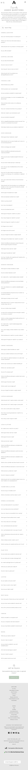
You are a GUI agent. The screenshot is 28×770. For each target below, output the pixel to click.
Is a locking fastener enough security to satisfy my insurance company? (12, 293)
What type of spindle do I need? (8, 253)
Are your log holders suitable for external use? (11, 626)
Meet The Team (14, 692)
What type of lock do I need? (7, 436)
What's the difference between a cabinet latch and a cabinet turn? (13, 377)
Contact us (14, 677)
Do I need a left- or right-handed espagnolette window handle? (11, 324)
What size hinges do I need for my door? (10, 222)
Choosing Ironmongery (14, 712)
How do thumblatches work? (7, 209)
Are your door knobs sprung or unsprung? (10, 162)
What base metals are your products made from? (12, 127)
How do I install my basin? (7, 654)
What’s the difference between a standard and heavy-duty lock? (11, 446)
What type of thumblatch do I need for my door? (12, 238)
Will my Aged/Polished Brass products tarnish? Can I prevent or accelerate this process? (13, 122)
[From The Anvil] (14, 3)
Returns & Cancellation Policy (14, 717)
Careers (14, 695)
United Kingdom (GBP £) (11, 762)
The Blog (14, 709)
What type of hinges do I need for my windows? (12, 339)
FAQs (14, 707)
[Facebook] (9, 733)
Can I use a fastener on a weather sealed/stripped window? (12, 287)
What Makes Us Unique (14, 690)
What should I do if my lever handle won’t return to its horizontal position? (12, 142)
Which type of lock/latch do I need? (9, 192)
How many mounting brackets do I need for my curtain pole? (12, 413)
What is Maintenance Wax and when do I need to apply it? (12, 535)
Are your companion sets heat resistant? (10, 621)
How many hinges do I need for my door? (10, 217)
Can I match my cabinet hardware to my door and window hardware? (12, 358)
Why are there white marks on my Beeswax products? (11, 103)
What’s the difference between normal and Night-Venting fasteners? (12, 282)
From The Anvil (15, 765)
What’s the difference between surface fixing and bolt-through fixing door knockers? (12, 243)
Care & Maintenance (14, 711)
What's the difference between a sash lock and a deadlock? (12, 451)
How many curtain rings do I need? (9, 418)
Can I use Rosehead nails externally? (9, 525)
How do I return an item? (6, 64)
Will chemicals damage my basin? (9, 650)
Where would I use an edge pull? (8, 386)
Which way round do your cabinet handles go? (11, 363)
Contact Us (20, 18)
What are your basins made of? (8, 635)
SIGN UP (14, 744)
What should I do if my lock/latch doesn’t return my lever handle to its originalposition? (13, 480)
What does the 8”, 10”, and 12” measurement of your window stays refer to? (12, 303)
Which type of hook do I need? (8, 382)
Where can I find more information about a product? (11, 41)
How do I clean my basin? (7, 640)
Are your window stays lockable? (8, 308)
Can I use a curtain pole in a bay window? (10, 408)
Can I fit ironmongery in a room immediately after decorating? (12, 98)
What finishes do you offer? (7, 84)
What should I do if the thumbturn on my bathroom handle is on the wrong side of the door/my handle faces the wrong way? (13, 187)
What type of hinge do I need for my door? (11, 213)
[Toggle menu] (1, 2)
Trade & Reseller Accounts (14, 698)
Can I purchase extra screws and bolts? (10, 509)
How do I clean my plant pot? (7, 571)
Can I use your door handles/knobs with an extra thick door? (12, 167)
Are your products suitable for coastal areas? (11, 93)
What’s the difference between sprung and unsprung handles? (10, 152)
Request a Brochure (14, 697)
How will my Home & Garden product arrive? (11, 607)
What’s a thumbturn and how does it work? (11, 494)
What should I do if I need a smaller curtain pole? (12, 400)
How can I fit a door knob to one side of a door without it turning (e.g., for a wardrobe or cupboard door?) (12, 174)
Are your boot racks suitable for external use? (11, 603)
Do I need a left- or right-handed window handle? (12, 277)
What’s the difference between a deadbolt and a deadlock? (12, 457)
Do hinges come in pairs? (7, 226)
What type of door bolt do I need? (8, 248)
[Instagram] (11, 733)
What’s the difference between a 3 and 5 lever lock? (12, 466)
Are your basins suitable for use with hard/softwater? (9, 645)
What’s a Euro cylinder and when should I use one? (12, 462)
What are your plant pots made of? (9, 566)
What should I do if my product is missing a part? (12, 46)
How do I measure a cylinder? (8, 475)
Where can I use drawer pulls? (8, 367)
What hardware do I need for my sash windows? (12, 335)
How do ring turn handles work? (8, 490)
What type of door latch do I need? (9, 432)
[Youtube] (13, 733)
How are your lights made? (7, 589)
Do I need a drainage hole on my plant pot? (11, 562)
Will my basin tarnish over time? (8, 658)
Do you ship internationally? (7, 60)
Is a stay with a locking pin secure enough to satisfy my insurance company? (13, 313)
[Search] (4, 2)
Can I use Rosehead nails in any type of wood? (11, 530)
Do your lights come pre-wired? (8, 580)
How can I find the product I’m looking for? (11, 36)
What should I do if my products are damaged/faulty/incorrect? (9, 74)
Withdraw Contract (14, 719)
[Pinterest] (16, 733)
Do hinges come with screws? (8, 230)
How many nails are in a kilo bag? (8, 521)
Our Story (14, 688)
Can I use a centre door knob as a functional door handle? (12, 180)
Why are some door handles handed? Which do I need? (12, 157)
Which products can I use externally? (9, 89)
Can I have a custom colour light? (8, 585)
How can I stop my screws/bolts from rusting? (11, 513)
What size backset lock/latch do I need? (10, 196)
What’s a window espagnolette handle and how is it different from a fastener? (12, 319)
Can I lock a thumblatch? (6, 205)
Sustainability (14, 700)
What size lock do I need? (7, 441)
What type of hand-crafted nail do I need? (10, 517)
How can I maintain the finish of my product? (11, 108)
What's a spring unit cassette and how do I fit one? (12, 544)
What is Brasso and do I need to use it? (10, 540)
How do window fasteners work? (8, 272)
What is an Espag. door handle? (8, 147)
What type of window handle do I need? (10, 268)
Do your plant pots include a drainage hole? (11, 558)
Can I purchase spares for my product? (10, 504)
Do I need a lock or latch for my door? (9, 428)
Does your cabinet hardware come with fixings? (12, 353)
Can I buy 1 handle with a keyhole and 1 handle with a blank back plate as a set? (13, 258)
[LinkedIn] (18, 733)
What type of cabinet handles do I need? (10, 349)
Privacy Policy (14, 714)
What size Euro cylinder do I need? (9, 470)
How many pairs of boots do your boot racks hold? (12, 599)
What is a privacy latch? (6, 201)
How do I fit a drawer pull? (7, 372)
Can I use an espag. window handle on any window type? (12, 330)
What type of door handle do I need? (9, 137)
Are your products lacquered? (8, 117)
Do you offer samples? (6, 50)
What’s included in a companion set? (9, 617)
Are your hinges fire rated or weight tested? (11, 234)
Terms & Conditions (14, 716)
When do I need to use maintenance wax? (10, 113)
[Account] (25, 2)
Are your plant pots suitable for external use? (11, 554)
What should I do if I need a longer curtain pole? (12, 404)
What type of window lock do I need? (9, 298)
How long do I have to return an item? (9, 69)
